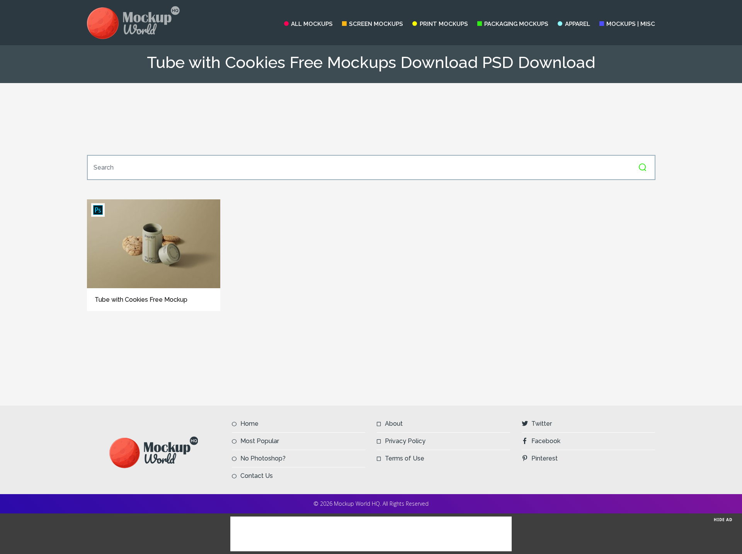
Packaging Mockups (516, 23)
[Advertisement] (371, 119)
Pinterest (544, 458)
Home (249, 423)
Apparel (577, 23)
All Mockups (312, 23)
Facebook (545, 441)
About (394, 423)
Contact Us (256, 475)
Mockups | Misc (630, 23)
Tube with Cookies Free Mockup (141, 299)
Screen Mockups (376, 23)
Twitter (541, 423)
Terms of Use (404, 458)
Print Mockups (444, 23)
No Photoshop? (263, 458)
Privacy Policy (405, 441)
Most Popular (259, 441)
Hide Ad (723, 519)
